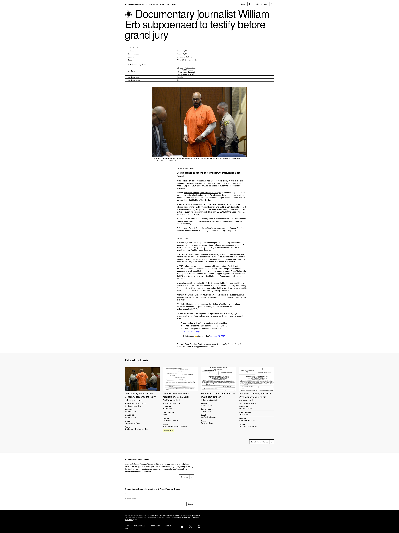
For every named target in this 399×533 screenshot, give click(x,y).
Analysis (163, 4)
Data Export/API (139, 526)
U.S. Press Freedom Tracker (134, 4)
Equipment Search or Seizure (136, 403)
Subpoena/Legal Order (138, 65)
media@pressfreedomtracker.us (138, 471)
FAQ (168, 4)
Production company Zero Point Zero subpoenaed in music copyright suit (255, 397)
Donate (243, 4)
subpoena (180, 68)
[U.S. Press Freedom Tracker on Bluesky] (182, 526)
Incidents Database (152, 4)
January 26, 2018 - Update (185, 168)
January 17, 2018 (182, 54)
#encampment (168, 430)
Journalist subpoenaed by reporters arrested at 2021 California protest (176, 397)
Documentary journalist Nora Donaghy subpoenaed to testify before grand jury (140, 397)
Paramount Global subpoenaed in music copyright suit (218, 395)
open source (195, 515)
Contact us (184, 477)
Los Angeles (181, 57)
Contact (168, 526)
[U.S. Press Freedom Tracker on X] (190, 526)
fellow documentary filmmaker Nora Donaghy (202, 192)
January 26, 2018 (218, 336)
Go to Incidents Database (259, 442)
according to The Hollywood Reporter (199, 206)
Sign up (190, 504)
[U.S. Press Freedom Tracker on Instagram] (199, 526)
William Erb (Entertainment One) (187, 60)
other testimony (191, 68)
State (178, 80)
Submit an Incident (262, 4)
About (174, 4)
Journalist (180, 77)
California (189, 57)
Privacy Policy (155, 526)
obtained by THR (203, 282)
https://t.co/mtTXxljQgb (190, 331)
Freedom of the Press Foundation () (165, 515)
